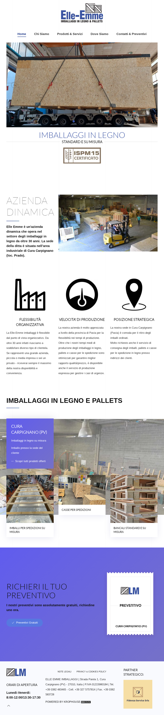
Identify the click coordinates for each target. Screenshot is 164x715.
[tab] (74, 121)
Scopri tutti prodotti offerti (30, 461)
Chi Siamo (41, 34)
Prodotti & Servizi (70, 34)
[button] (14, 85)
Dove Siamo (99, 34)
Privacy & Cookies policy (91, 671)
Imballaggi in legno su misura (28, 440)
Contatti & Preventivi (131, 34)
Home (21, 34)
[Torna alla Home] (82, 12)
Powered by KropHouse (62, 701)
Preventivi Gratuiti (27, 622)
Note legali (64, 671)
